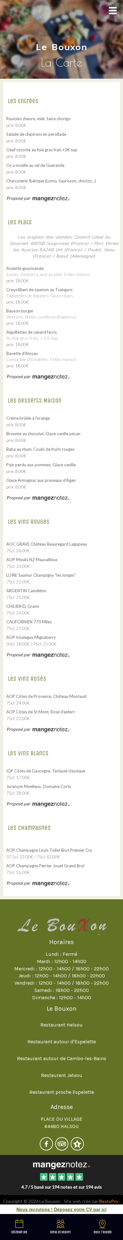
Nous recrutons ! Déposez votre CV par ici (61, 1209)
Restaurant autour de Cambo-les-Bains (61, 1058)
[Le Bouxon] (61, 1165)
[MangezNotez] (77, 1148)
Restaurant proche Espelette (61, 1092)
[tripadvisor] (62, 1148)
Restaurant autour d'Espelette (61, 1042)
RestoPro (108, 1201)
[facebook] (47, 1148)
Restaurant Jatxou (61, 1075)
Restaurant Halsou (61, 1025)
